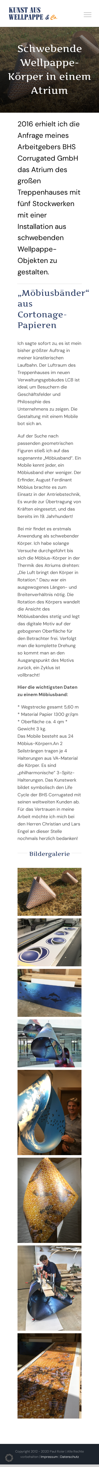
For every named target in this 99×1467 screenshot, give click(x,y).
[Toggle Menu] (87, 14)
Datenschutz (69, 1457)
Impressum (49, 1457)
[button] (9, 1458)
